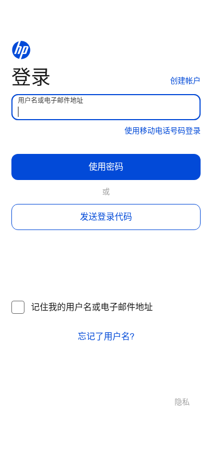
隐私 (182, 402)
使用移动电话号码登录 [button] (162, 130)
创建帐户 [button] (185, 80)
